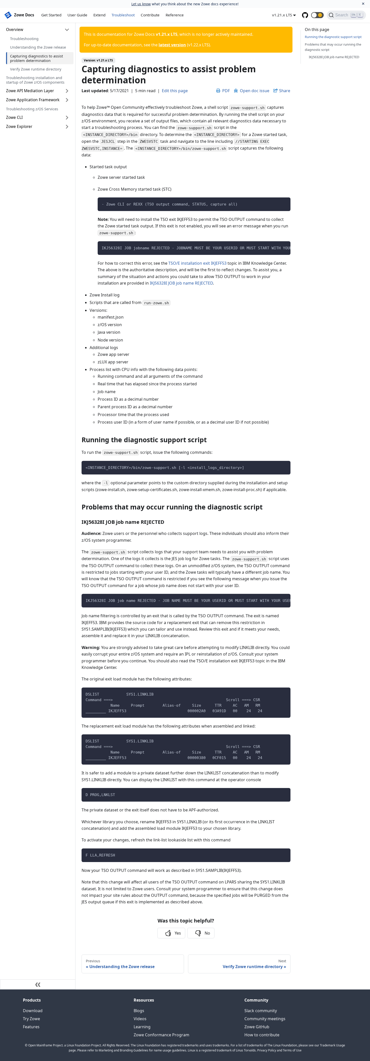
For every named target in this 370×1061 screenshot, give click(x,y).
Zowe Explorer (19, 126)
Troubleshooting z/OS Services (32, 108)
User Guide (77, 14)
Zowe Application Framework (32, 99)
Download (33, 1010)
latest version (172, 45)
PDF (226, 90)
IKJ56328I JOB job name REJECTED (181, 283)
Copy (282, 203)
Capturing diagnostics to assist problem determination (36, 58)
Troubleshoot (123, 14)
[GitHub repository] (305, 15)
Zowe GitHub (256, 1027)
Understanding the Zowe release (38, 47)
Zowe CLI (14, 117)
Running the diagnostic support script (333, 37)
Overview (14, 29)
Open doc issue (254, 90)
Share (284, 90)
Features (31, 1027)
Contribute (150, 14)
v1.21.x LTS (282, 14)
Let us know (141, 4)
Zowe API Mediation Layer (30, 90)
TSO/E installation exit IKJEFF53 (197, 263)
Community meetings (264, 1018)
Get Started (51, 14)
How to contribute (261, 1035)
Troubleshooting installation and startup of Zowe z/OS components (35, 80)
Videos (140, 1018)
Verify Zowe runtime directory (35, 69)
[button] (317, 15)
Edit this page (175, 90)
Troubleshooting (24, 38)
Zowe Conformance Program (161, 1035)
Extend (99, 14)
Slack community (260, 1010)
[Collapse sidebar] (38, 984)
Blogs (139, 1010)
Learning (142, 1027)
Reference (175, 14)
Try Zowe (31, 1018)
